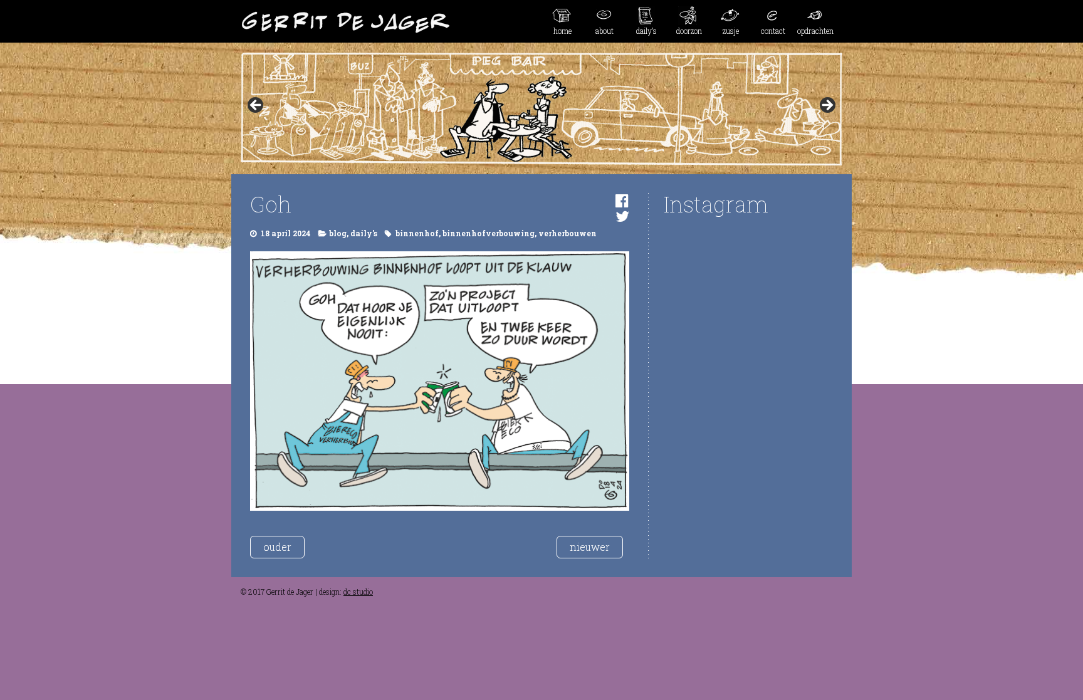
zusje (731, 31)
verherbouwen (567, 233)
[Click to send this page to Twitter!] (622, 216)
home (562, 31)
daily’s (646, 31)
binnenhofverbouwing (488, 233)
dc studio (358, 592)
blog (338, 233)
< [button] (256, 106)
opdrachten (815, 31)
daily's (363, 233)
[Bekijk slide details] (541, 109)
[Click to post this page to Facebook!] (622, 201)
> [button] (826, 106)
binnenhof (417, 233)
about (604, 31)
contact (773, 31)
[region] (541, 109)
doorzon (689, 31)
